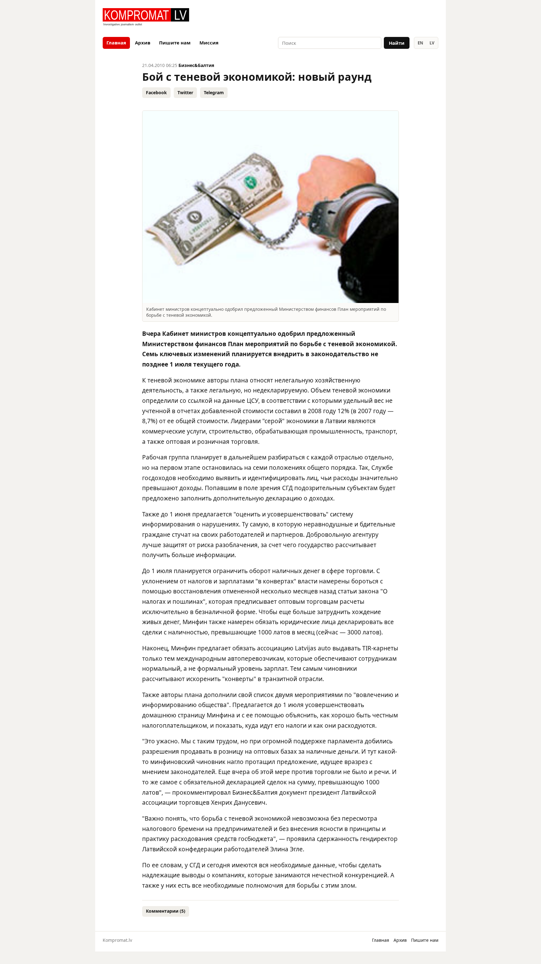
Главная (116, 42)
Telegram (214, 92)
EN (420, 43)
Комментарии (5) (165, 911)
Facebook (156, 92)
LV (432, 43)
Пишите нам (175, 42)
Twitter (185, 92)
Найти (396, 43)
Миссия (209, 42)
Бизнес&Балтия (196, 65)
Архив (142, 42)
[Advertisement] (365, 17)
